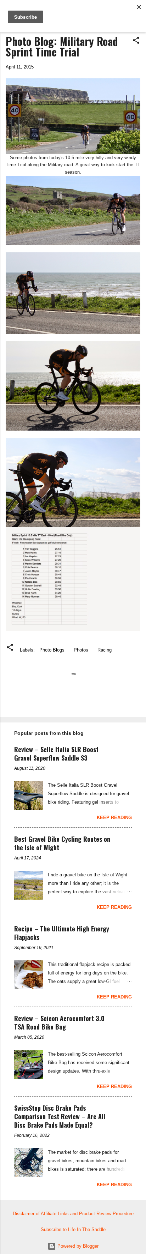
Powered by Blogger (77, 1246)
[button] (136, 41)
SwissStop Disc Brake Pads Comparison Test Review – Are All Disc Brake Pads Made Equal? (59, 1116)
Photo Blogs (51, 650)
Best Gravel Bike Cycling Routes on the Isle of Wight (62, 843)
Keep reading (114, 817)
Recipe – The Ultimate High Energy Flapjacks (61, 933)
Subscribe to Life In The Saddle (73, 1229)
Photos (81, 650)
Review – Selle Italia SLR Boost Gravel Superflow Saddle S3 (56, 753)
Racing (104, 650)
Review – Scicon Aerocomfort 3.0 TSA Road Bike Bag (59, 1022)
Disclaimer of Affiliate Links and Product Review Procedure (73, 1213)
